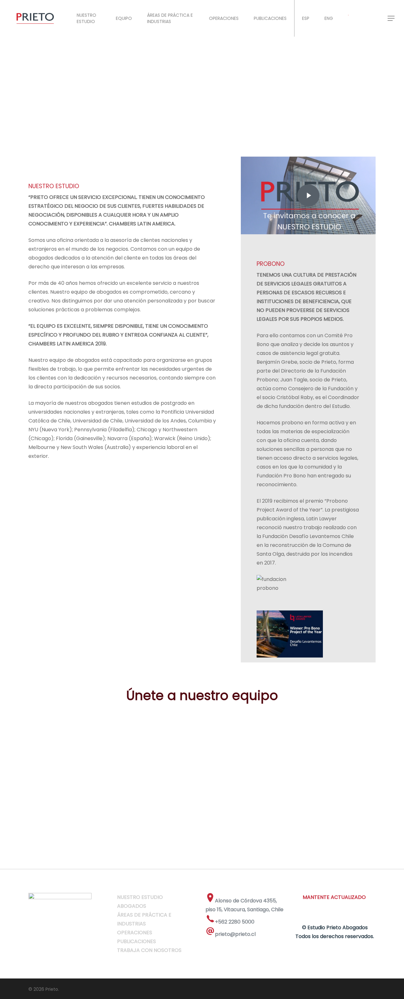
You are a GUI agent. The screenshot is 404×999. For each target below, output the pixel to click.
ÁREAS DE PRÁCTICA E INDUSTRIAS (170, 18)
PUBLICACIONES (270, 18)
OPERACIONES (224, 18)
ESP (305, 18)
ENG (328, 18)
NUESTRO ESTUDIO (86, 18)
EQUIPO (124, 18)
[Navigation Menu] (391, 18)
